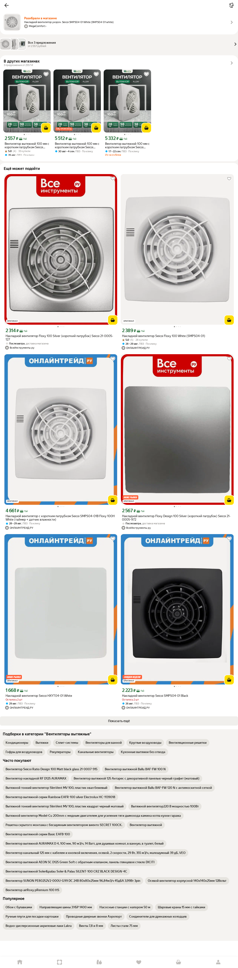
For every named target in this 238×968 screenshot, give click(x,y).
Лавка (99, 962)
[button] (6, 5)
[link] (17, 743)
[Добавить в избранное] (46, 74)
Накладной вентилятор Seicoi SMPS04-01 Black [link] (155, 695)
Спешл (59, 962)
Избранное (139, 962)
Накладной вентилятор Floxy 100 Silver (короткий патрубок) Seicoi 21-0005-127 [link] (59, 337)
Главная (20, 962)
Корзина (178, 962)
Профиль (218, 962)
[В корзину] (46, 128)
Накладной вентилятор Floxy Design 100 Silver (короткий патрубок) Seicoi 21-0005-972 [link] (176, 517)
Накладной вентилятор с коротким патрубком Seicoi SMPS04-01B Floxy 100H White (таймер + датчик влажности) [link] (60, 517)
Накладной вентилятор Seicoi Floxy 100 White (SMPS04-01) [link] (163, 336)
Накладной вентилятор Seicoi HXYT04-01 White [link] (39, 695)
